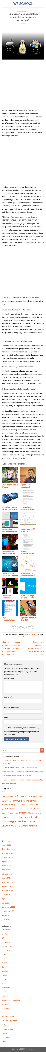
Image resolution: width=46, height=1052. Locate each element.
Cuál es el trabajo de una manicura (16, 776)
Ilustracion (6, 987)
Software (5, 1025)
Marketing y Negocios (11, 1000)
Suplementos (7, 1029)
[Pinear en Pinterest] (29, 627)
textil (25, 825)
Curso (4, 967)
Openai (31, 821)
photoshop (8, 825)
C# (3, 938)
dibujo (24, 805)
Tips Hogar (6, 1037)
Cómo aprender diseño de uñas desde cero (20, 767)
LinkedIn (22, 813)
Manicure (5, 996)
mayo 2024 (6, 865)
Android (13, 797)
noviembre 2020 (8, 907)
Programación (8, 1016)
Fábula (4, 975)
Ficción (4, 979)
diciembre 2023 (8, 882)
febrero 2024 (7, 874)
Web (6, 717)
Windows (32, 825)
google (5, 808)
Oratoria (5, 1008)
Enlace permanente (29, 637)
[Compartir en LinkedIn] (32, 627)
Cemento (6, 942)
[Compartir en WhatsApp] (13, 627)
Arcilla (4, 934)
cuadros (18, 805)
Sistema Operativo (23, 11)
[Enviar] (42, 750)
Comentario (9, 678)
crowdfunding (8, 804)
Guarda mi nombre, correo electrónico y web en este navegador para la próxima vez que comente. (21, 731)
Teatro (4, 1033)
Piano (4, 1012)
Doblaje (5, 971)
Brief (40, 796)
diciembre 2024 (8, 849)
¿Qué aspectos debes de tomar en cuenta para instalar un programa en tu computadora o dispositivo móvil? (12, 648)
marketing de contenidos (25, 817)
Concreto (6, 950)
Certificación (7, 946)
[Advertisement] (23, 85)
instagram (33, 808)
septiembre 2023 (9, 894)
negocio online (17, 821)
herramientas (13, 809)
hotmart (26, 809)
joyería (4, 813)
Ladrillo (4, 992)
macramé (37, 813)
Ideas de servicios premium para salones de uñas (22, 771)
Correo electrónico (12, 707)
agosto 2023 (7, 899)
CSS (3, 959)
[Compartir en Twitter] (21, 627)
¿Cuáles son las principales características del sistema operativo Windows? (36, 648)
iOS (39, 808)
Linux (29, 812)
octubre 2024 (7, 853)
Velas (4, 1041)
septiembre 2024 (9, 857)
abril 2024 (6, 870)
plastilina (19, 826)
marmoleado (5, 822)
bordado (33, 796)
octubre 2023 (7, 890)
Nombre (8, 697)
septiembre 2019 (9, 911)
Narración (6, 1004)
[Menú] (3, 3)
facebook (33, 804)
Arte (19, 796)
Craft (4, 954)
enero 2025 (6, 845)
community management (24, 800)
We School (23, 3)
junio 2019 (5, 919)
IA (2, 983)
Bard (25, 796)
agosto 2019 (6, 915)
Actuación (6, 930)
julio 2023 (5, 903)
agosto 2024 (7, 861)
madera (6, 817)
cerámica (6, 801)
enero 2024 (6, 878)
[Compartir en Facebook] (17, 627)
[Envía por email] (25, 627)
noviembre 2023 (8, 886)
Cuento (5, 963)
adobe (5, 796)
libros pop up (13, 813)
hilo (20, 808)
